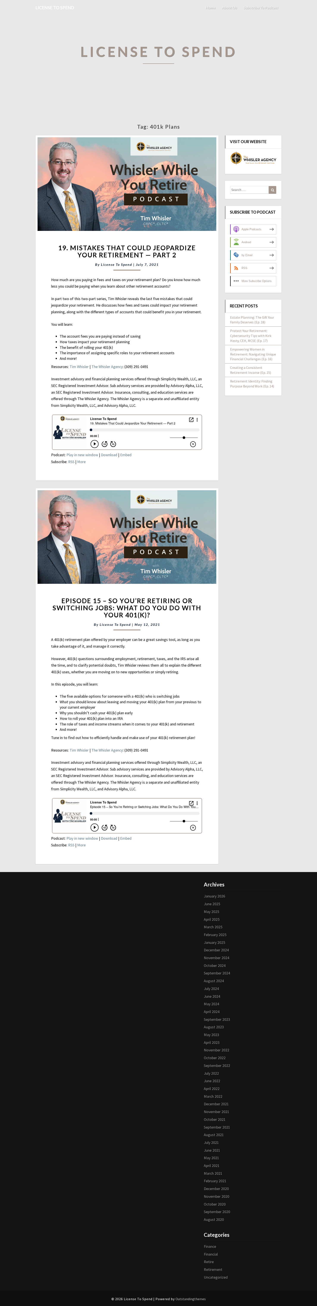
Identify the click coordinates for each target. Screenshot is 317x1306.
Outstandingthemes (191, 1299)
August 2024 (214, 980)
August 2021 (214, 1134)
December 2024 (216, 949)
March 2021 (213, 1173)
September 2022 (217, 1065)
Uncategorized (216, 1277)
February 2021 (215, 1180)
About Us (229, 7)
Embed (126, 454)
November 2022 (216, 1050)
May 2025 (211, 911)
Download (109, 454)
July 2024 (211, 988)
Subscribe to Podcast (260, 7)
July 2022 (211, 1073)
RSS (71, 461)
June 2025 (212, 903)
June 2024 (212, 996)
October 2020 (215, 1204)
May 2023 (211, 1034)
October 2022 (215, 1057)
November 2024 (216, 957)
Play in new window (82, 454)
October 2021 (215, 1119)
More (81, 461)
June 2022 (212, 1080)
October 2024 (215, 965)
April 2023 (212, 1042)
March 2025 (213, 926)
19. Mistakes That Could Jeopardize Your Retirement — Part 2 (127, 251)
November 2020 (216, 1196)
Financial (211, 1254)
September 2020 (217, 1211)
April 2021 (212, 1165)
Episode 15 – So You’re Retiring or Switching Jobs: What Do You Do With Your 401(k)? (127, 608)
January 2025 (214, 942)
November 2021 (216, 1111)
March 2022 (213, 1096)
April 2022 (212, 1088)
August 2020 (214, 1219)
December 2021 (216, 1103)
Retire (209, 1261)
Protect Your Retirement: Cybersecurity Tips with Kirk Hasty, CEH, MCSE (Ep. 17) (250, 336)
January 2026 (214, 896)
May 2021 (211, 1157)
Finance (210, 1246)
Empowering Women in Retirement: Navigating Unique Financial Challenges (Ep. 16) (253, 354)
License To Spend (116, 264)
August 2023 (214, 1026)
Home (210, 7)
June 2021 (212, 1150)
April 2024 (212, 1011)
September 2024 (217, 973)
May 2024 (211, 1003)
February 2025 (215, 934)
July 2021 (211, 1142)
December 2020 (216, 1188)
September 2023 (217, 1019)
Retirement (213, 1269)
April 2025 (212, 919)
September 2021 (217, 1127)
